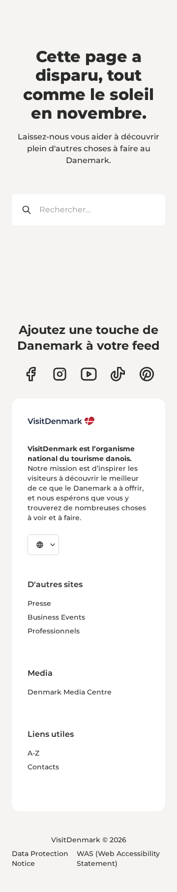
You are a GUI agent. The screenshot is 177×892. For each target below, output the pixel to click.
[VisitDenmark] (61, 421)
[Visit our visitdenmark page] (88, 374)
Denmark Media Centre (70, 692)
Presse (39, 603)
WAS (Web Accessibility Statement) (118, 858)
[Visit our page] (59, 374)
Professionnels (54, 631)
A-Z (33, 753)
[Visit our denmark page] (30, 374)
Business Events (56, 617)
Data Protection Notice (40, 858)
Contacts (43, 766)
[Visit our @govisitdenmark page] (117, 374)
